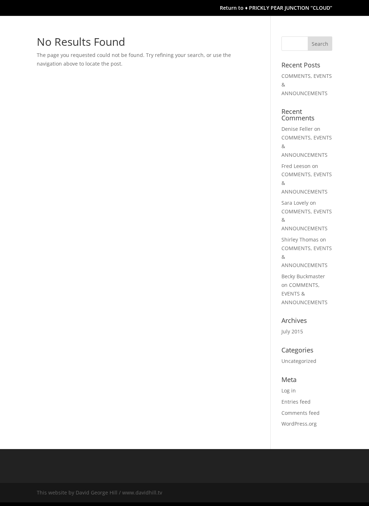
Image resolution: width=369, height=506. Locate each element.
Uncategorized (298, 361)
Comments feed (300, 412)
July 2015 (292, 331)
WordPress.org (299, 423)
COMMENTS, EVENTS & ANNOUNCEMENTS (304, 293)
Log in (288, 390)
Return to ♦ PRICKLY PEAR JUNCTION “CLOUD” (276, 8)
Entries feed (296, 401)
